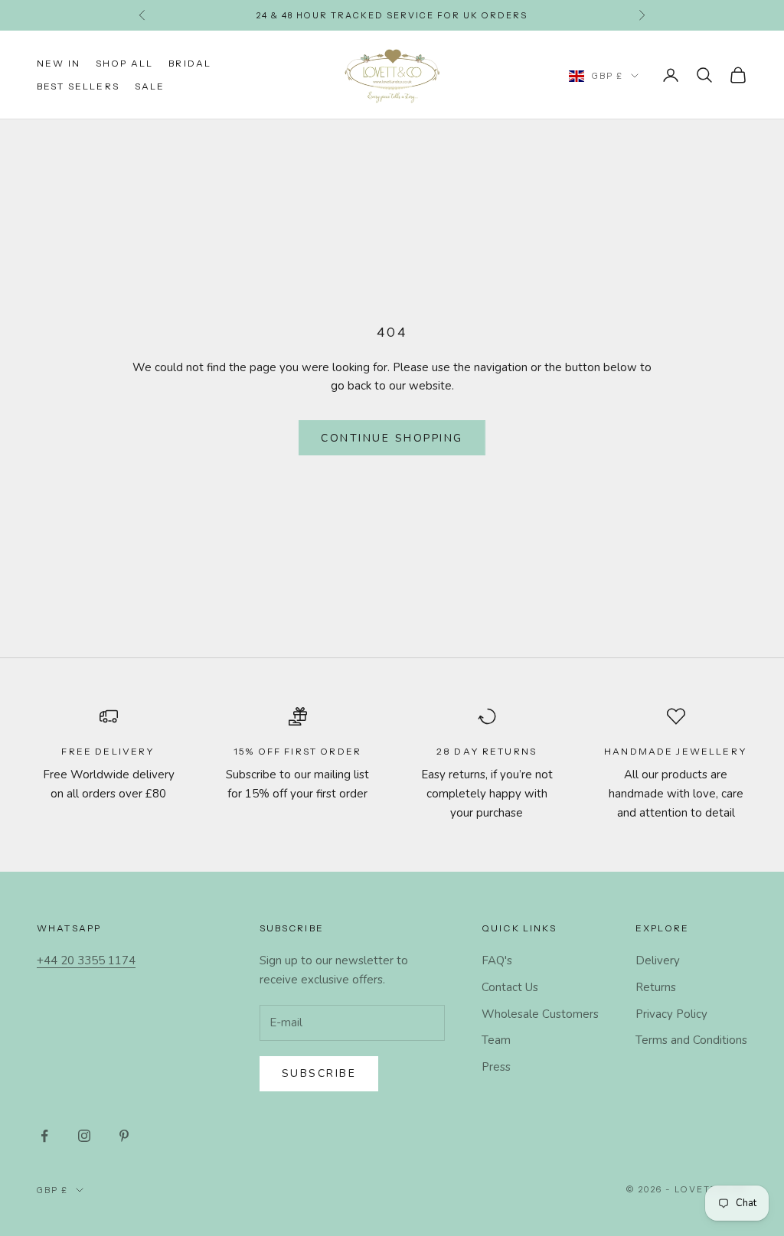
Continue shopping (392, 438)
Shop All (124, 63)
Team (496, 1040)
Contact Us (510, 987)
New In (58, 63)
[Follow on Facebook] (44, 1135)
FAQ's (497, 960)
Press (496, 1067)
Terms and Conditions (691, 1040)
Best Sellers (78, 86)
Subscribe (319, 1073)
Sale (150, 86)
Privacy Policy (671, 1014)
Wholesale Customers (540, 1014)
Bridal (189, 63)
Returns (655, 987)
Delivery (657, 960)
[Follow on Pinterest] (124, 1135)
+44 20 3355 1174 (86, 960)
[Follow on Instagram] (84, 1135)
